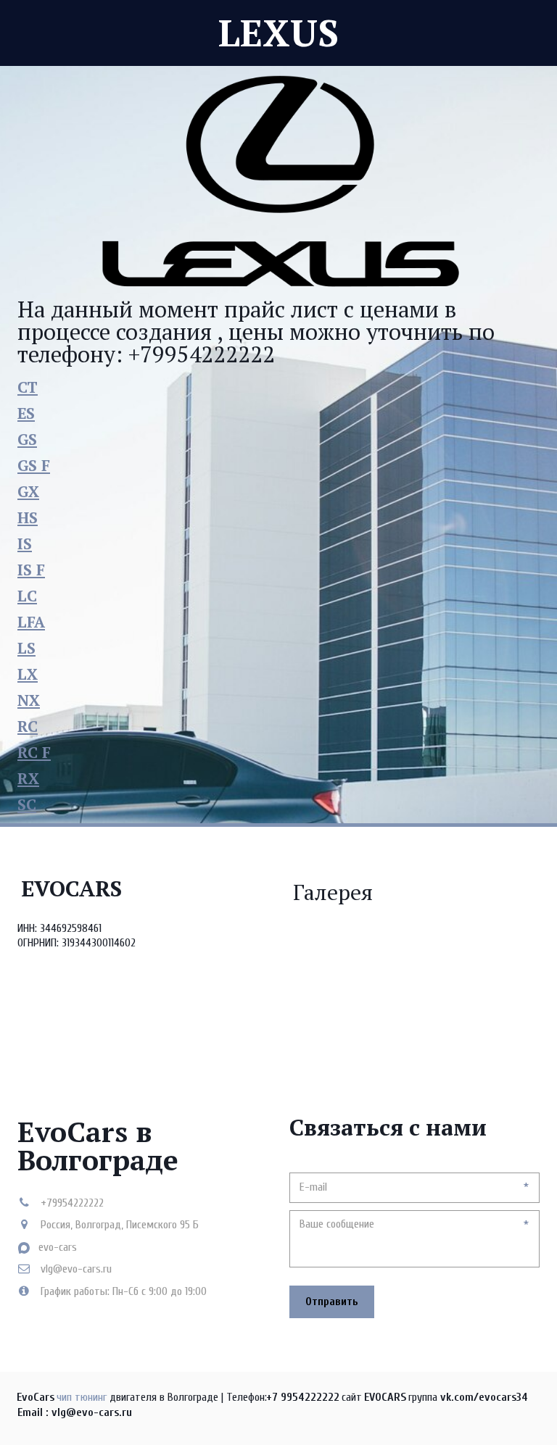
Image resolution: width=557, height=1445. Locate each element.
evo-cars (57, 1247)
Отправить (331, 1301)
